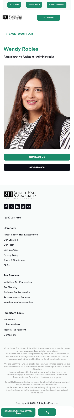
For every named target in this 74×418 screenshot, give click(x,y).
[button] (67, 17)
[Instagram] (23, 206)
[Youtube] (28, 206)
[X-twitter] (11, 206)
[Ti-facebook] (6, 206)
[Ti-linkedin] (17, 206)
